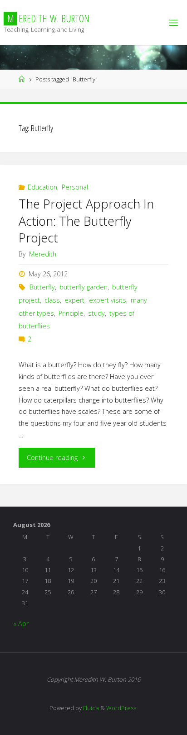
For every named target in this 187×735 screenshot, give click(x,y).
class (52, 300)
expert (74, 300)
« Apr (21, 623)
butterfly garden (83, 287)
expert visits (107, 300)
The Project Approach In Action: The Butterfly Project (86, 221)
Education (42, 187)
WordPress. (122, 708)
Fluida (90, 708)
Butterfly (42, 287)
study (96, 313)
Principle (71, 313)
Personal (75, 187)
